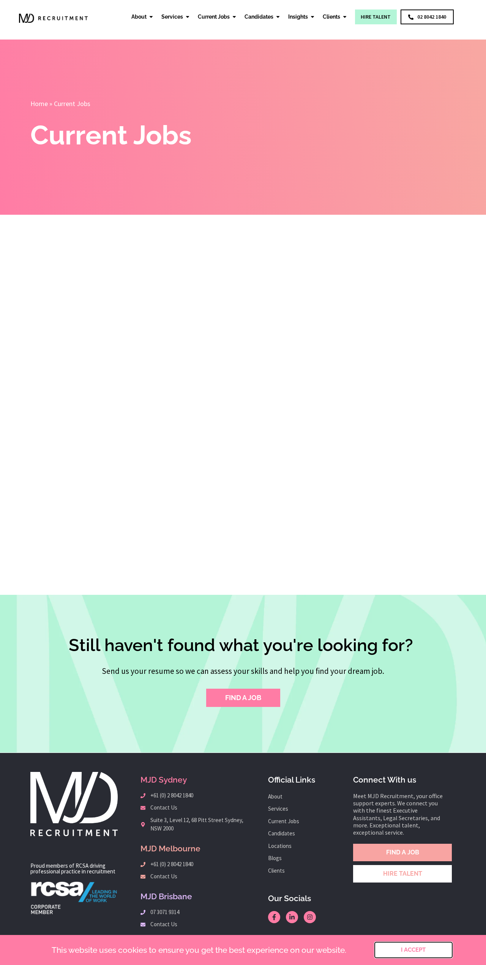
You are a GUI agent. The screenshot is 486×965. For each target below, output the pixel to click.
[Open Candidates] (278, 17)
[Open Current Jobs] (234, 17)
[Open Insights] (312, 17)
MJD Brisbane (166, 896)
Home (39, 103)
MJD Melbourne (170, 848)
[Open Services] (187, 17)
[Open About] (151, 17)
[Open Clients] (344, 17)
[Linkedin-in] (292, 917)
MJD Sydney (163, 779)
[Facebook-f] (274, 917)
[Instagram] (310, 917)
